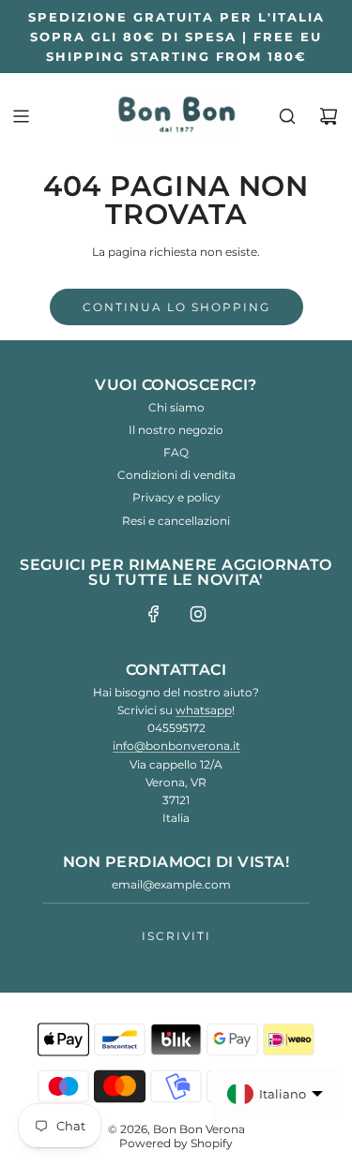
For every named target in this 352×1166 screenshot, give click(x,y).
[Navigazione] (20, 116)
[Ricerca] (287, 116)
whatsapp (204, 710)
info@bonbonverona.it (176, 746)
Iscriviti (176, 936)
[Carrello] (328, 116)
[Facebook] (154, 614)
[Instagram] (198, 614)
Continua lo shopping (176, 307)
